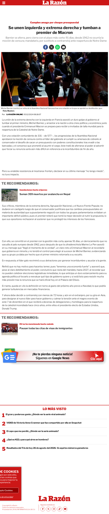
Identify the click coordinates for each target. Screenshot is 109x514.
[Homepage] (55, 2)
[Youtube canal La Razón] (65, 509)
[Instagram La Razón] (54, 509)
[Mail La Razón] (63, 47)
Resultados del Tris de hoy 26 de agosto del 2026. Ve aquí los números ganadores (47, 448)
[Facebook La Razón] (45, 47)
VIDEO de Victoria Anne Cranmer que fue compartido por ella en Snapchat (44, 423)
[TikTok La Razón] (59, 509)
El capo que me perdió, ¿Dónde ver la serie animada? (33, 431)
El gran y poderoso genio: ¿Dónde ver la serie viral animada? (36, 414)
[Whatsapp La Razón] (57, 47)
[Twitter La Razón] (51, 47)
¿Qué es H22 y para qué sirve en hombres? (28, 439)
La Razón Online (14, 114)
